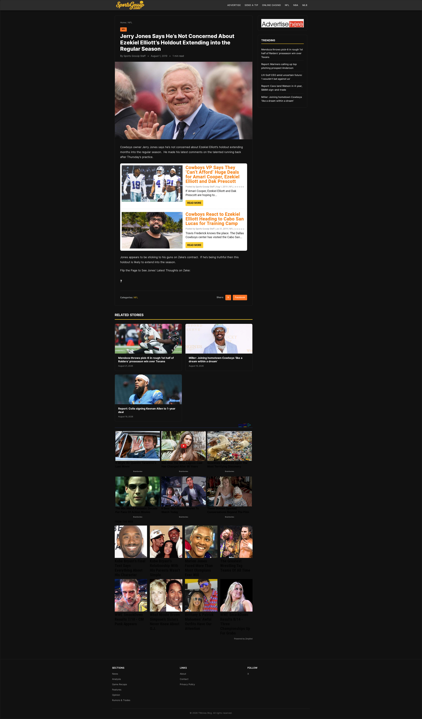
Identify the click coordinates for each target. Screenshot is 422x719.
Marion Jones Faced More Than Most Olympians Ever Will (199, 568)
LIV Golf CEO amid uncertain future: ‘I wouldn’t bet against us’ (281, 77)
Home (123, 22)
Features (116, 689)
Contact (184, 679)
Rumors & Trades (121, 700)
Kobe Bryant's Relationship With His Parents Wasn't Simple (165, 568)
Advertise (234, 5)
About (183, 673)
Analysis (116, 679)
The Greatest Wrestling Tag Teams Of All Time (235, 566)
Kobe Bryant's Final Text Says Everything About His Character (130, 568)
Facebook (240, 297)
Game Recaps (119, 684)
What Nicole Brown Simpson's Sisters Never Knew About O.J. (165, 621)
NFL (287, 5)
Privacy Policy (187, 684)
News (115, 673)
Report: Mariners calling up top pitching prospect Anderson (279, 66)
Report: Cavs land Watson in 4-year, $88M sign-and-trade (281, 88)
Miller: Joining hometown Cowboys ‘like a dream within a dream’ (215, 359)
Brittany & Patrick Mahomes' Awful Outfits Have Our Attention (199, 621)
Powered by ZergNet (243, 639)
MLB (304, 5)
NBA (295, 5)
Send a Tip (251, 5)
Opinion (116, 695)
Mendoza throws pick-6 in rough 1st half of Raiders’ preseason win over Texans (146, 359)
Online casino (271, 5)
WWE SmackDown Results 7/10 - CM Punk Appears (129, 619)
